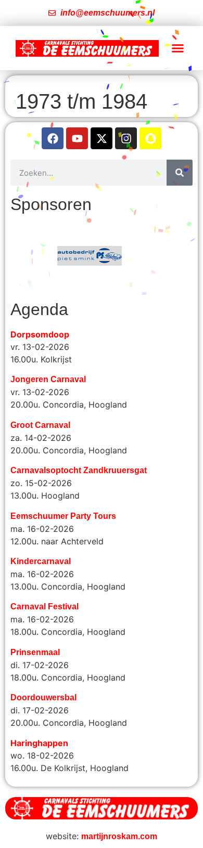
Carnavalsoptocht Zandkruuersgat (78, 470)
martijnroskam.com (119, 836)
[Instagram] (126, 138)
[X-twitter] (101, 138)
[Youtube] (77, 138)
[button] (178, 48)
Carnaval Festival (44, 606)
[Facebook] (53, 138)
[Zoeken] (180, 173)
